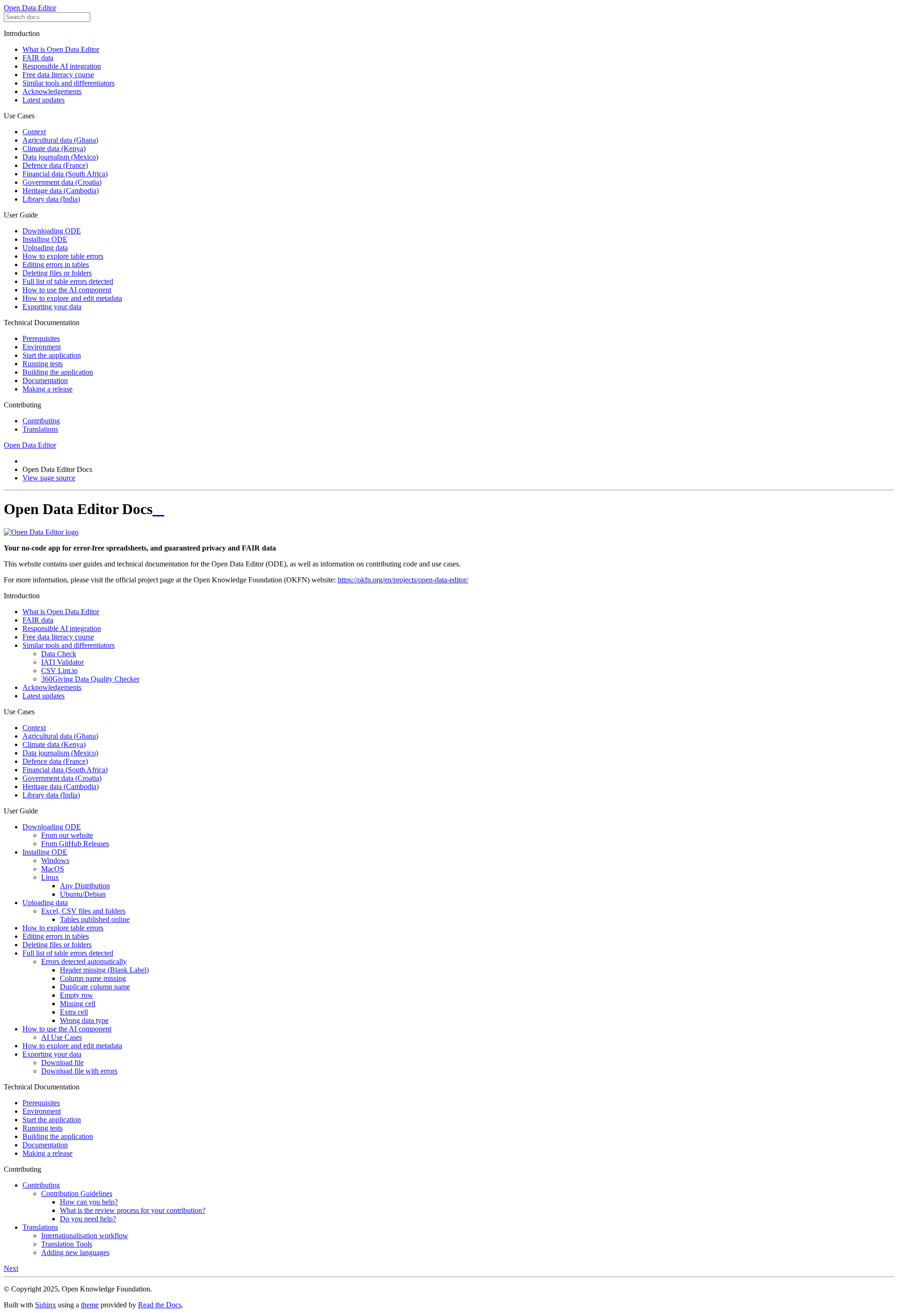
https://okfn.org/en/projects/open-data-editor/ (403, 580)
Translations (40, 429)
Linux (50, 877)
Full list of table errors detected (67, 281)
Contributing (41, 421)
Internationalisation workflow (84, 1236)
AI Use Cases (61, 1037)
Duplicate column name (95, 987)
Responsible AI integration (61, 66)
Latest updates (43, 100)
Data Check (58, 654)
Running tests (42, 364)
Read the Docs (159, 1305)
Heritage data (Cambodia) (60, 191)
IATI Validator (62, 662)
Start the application (51, 355)
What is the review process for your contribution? (132, 1210)
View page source (48, 478)
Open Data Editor (30, 8)
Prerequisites (41, 338)
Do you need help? (88, 1219)
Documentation (45, 380)
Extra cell (74, 1012)
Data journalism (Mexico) (60, 157)
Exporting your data (51, 307)
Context (34, 132)
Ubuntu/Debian (83, 894)
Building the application (57, 372)
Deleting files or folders (57, 273)
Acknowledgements (51, 91)
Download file (62, 1062)
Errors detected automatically (84, 961)
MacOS (52, 869)
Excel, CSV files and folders (83, 911)
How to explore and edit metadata (72, 298)
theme (90, 1305)
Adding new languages (75, 1252)
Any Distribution (85, 886)
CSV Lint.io (59, 671)
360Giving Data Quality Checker (90, 679)
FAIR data (37, 58)
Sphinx (45, 1305)
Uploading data (45, 248)
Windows (55, 860)
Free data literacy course (58, 75)
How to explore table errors (62, 256)
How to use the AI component (66, 290)
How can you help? (89, 1202)
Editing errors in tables (55, 264)
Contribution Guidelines (76, 1193)
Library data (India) (51, 199)
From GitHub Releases (75, 844)
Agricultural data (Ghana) (60, 140)
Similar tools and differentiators (68, 83)
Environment (41, 347)
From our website (67, 835)
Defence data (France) (55, 165)
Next (11, 1268)
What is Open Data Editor (60, 49)
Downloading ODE (51, 231)
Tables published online (95, 919)
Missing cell (77, 1004)
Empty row (76, 995)
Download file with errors (79, 1071)
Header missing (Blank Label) (104, 970)
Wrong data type (84, 1020)
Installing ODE (44, 239)
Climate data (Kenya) (54, 148)
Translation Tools (66, 1244)
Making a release (47, 389)
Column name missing (93, 978)
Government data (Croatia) (61, 182)
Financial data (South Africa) (65, 174)
